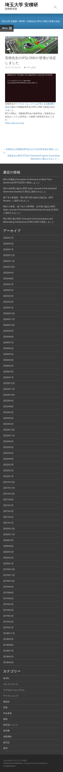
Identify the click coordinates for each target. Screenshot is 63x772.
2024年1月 (8, 377)
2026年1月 (8, 249)
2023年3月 (8, 424)
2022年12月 (9, 430)
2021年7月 (8, 505)
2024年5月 (8, 354)
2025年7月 (8, 284)
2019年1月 (8, 627)
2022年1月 (8, 476)
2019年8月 (8, 592)
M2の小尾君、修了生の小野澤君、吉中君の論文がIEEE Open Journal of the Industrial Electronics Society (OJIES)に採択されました (30, 209)
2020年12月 (9, 528)
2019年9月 (8, 587)
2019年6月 (8, 598)
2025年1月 (8, 307)
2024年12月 (9, 313)
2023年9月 (8, 400)
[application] (30, 88)
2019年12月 (9, 569)
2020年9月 (8, 540)
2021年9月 (8, 499)
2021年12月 (9, 482)
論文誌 (6, 742)
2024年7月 (8, 342)
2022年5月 (8, 453)
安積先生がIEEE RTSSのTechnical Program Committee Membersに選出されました (33, 157)
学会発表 (7, 713)
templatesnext (9, 766)
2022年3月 (8, 464)
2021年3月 (8, 511)
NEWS (28, 67)
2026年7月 (8, 238)
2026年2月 (8, 243)
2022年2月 (8, 470)
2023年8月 (8, 406)
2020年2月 (8, 558)
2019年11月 (9, 575)
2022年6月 (8, 447)
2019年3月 (8, 616)
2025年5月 (8, 290)
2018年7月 (8, 651)
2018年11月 (9, 633)
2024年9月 (8, 331)
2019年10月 (9, 581)
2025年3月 (8, 296)
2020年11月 (9, 534)
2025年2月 (8, 302)
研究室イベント (10, 725)
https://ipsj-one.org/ (14, 123)
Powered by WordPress (13, 763)
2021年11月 (9, 488)
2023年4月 (8, 418)
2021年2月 (8, 517)
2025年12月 (9, 255)
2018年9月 (8, 639)
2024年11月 (9, 319)
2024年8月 (8, 336)
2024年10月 (9, 325)
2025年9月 (8, 273)
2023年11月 (9, 389)
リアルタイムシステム (14, 690)
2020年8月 (8, 546)
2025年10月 (9, 267)
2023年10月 (9, 395)
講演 (34, 67)
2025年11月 (9, 261)
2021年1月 (8, 523)
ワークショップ (10, 696)
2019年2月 (8, 621)
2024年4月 (8, 360)
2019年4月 (8, 610)
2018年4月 (8, 662)
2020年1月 (8, 563)
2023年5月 (8, 412)
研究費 (6, 730)
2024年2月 (8, 371)
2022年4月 (8, 459)
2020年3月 (8, 552)
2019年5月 (8, 604)
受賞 (5, 707)
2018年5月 (8, 656)
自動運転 (7, 736)
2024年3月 (8, 366)
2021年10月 (9, 494)
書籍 (5, 719)
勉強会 (6, 701)
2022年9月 (8, 441)
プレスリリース (10, 684)
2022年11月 (9, 435)
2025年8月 (8, 278)
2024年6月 (8, 348)
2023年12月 (9, 383)
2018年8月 (8, 645)
